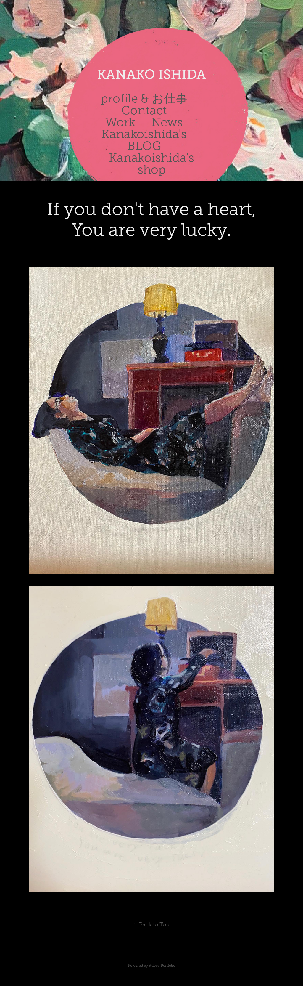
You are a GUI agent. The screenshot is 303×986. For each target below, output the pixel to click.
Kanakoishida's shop (151, 163)
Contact (144, 110)
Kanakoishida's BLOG (144, 140)
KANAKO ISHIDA (151, 74)
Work (120, 122)
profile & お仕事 (144, 98)
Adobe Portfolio (162, 965)
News (167, 122)
